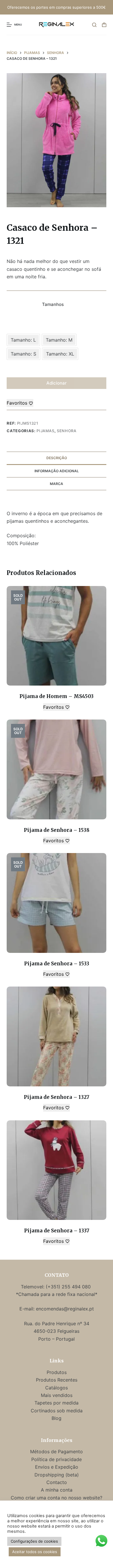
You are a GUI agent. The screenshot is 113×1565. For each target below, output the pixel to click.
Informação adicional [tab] (56, 471)
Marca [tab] (56, 484)
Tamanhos (53, 304)
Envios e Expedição (56, 1467)
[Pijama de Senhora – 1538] (56, 769)
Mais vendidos (56, 1395)
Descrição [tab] (56, 458)
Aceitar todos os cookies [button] (34, 1551)
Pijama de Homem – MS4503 (56, 696)
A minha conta (56, 1490)
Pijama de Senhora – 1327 (56, 1097)
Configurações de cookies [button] (34, 1541)
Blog (56, 1418)
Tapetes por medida (56, 1403)
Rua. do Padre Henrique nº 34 (56, 1323)
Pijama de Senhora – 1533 (56, 963)
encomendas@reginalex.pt (65, 1309)
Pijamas (45, 430)
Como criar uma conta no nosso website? (56, 1498)
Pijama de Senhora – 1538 (57, 830)
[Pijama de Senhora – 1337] (56, 1170)
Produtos (57, 1372)
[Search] (94, 25)
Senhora (66, 430)
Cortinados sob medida (57, 1410)
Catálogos (56, 1388)
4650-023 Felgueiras (56, 1331)
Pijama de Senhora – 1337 (56, 1230)
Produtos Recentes (56, 1380)
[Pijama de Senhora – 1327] (56, 1036)
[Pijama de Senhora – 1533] (56, 903)
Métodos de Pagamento (56, 1451)
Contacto (56, 1482)
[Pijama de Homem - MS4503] (56, 636)
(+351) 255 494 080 (69, 1287)
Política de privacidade (56, 1459)
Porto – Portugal (56, 1339)
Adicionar (56, 383)
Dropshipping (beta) (56, 1475)
